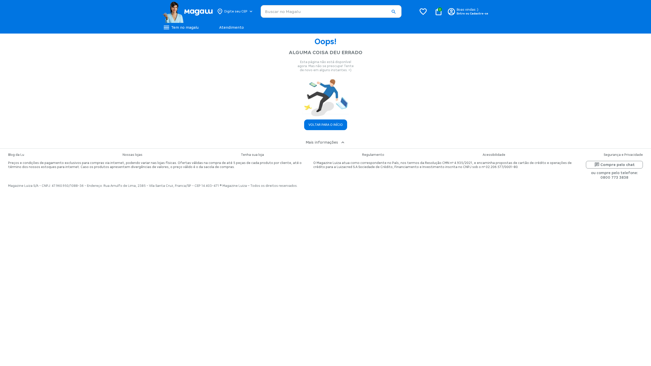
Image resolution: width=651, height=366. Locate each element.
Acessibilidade (494, 155)
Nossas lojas (132, 155)
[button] (393, 12)
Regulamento (373, 155)
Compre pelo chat (617, 165)
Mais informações (322, 142)
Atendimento (231, 27)
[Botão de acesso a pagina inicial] (187, 11)
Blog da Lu (16, 155)
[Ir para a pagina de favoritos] (423, 11)
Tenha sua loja (252, 155)
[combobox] (331, 11)
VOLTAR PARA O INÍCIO (325, 125)
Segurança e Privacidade (623, 155)
